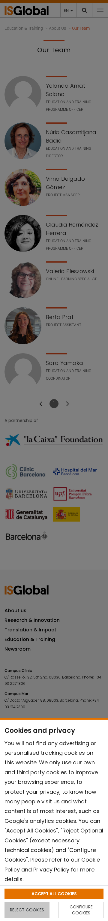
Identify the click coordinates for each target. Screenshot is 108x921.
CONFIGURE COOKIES (81, 910)
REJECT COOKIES (27, 910)
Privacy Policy (51, 869)
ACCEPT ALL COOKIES (54, 894)
